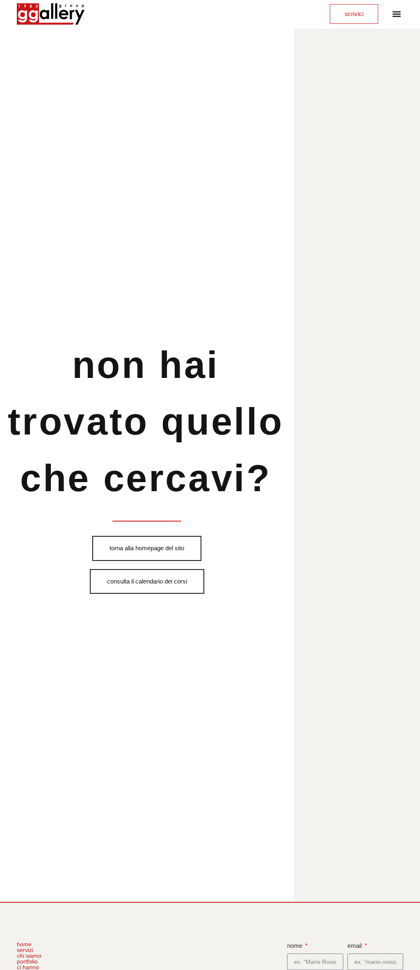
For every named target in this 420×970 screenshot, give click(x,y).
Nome (295, 945)
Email (355, 945)
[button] (396, 14)
